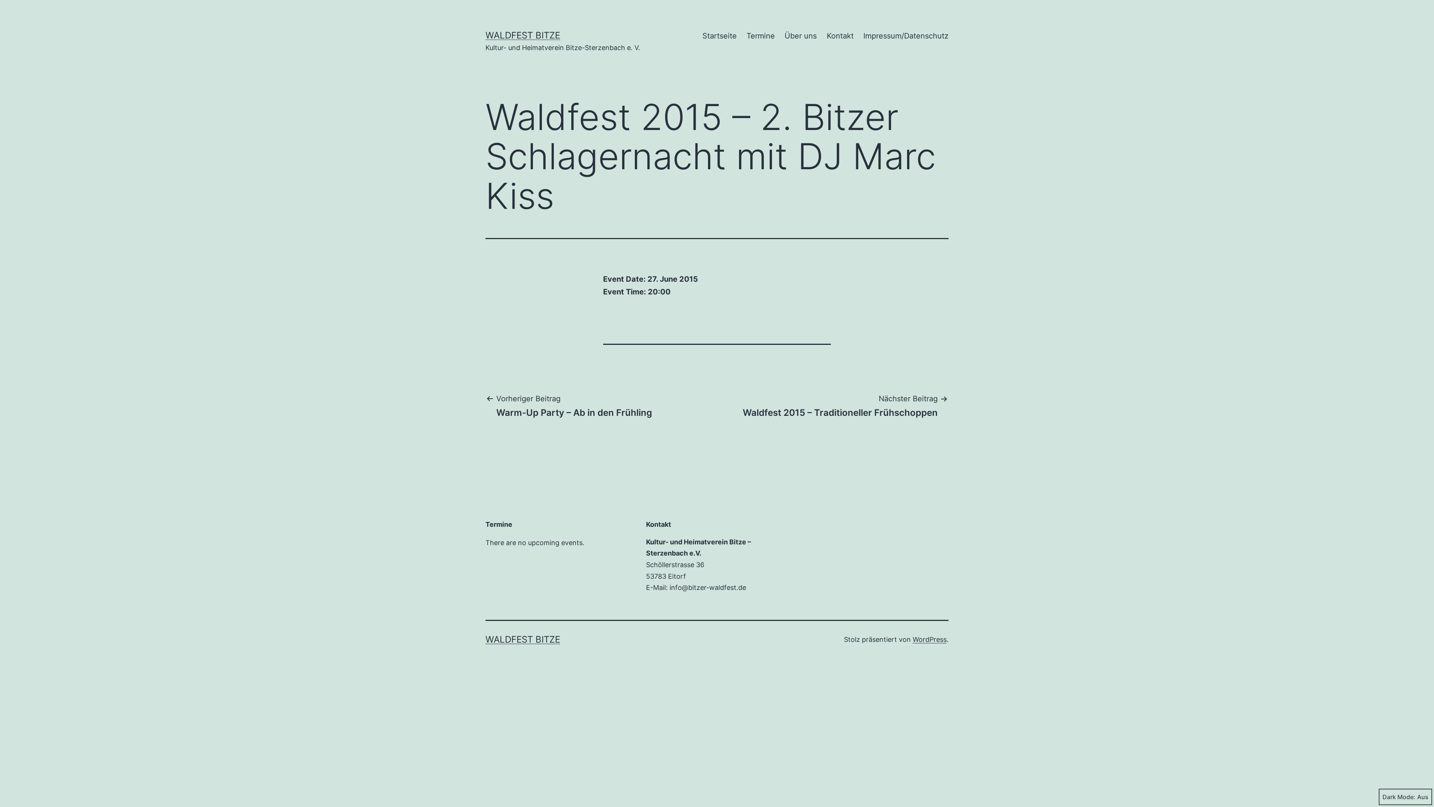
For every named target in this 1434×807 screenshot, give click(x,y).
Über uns (801, 35)
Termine (761, 35)
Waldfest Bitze (522, 35)
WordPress (930, 639)
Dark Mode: (1398, 797)
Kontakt (840, 35)
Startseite (719, 35)
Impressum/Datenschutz (906, 35)
